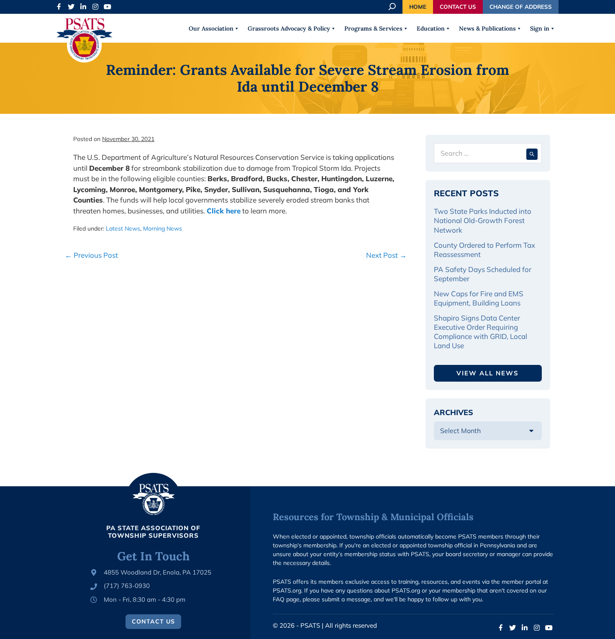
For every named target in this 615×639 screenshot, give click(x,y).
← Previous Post (91, 255)
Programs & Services (373, 28)
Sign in (539, 28)
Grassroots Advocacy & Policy (289, 28)
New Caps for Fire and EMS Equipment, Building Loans (478, 298)
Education (431, 28)
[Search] (532, 153)
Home (417, 6)
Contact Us (458, 6)
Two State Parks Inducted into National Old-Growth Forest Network (482, 220)
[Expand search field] (393, 6)
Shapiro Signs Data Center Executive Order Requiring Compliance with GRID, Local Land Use (480, 331)
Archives (453, 412)
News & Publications (487, 28)
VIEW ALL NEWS (487, 373)
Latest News (123, 228)
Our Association (211, 28)
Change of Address (520, 6)
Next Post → (386, 255)
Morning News (162, 228)
